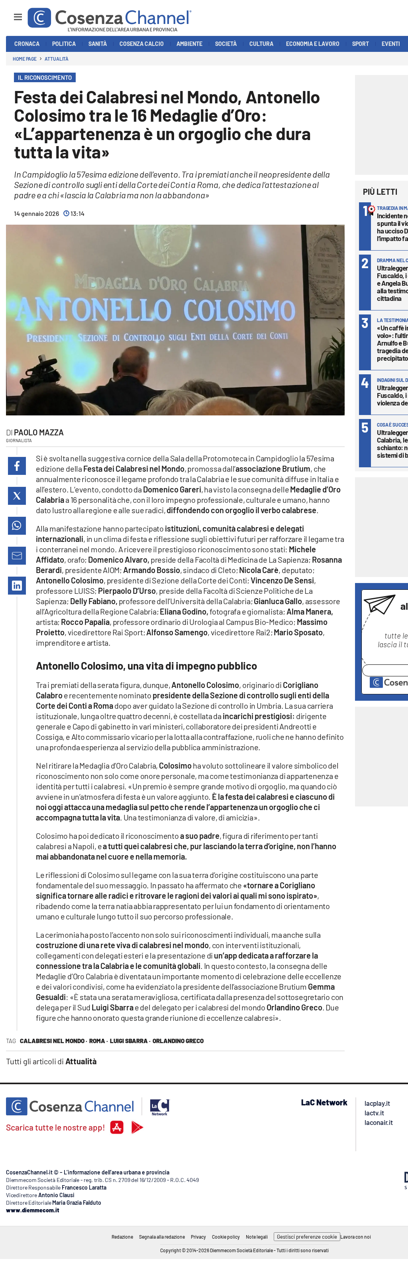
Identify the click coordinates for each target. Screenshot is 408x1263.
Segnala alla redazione (162, 1236)
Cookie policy (226, 1236)
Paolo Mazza (39, 432)
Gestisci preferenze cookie (307, 1236)
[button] (17, 466)
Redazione (122, 1236)
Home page (25, 58)
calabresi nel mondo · (53, 1040)
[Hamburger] (10, 13)
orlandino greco (178, 1040)
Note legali (257, 1236)
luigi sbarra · (130, 1040)
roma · (98, 1040)
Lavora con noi (355, 1236)
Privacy (198, 1236)
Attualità (57, 58)
